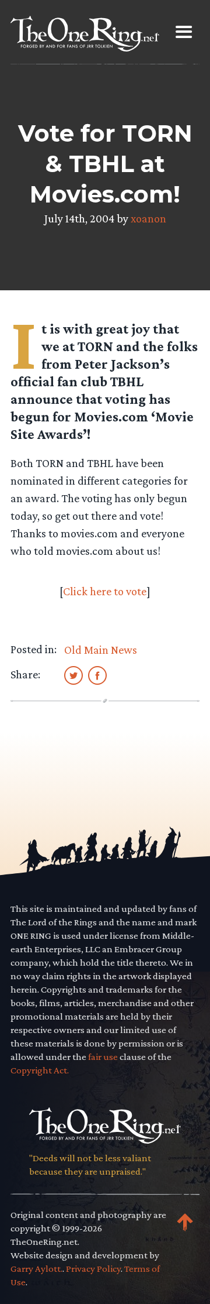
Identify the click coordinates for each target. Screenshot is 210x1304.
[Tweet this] (73, 675)
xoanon (148, 218)
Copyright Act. (39, 1070)
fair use (103, 1056)
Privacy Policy (93, 1268)
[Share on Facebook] (97, 675)
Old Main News (100, 649)
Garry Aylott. (36, 1268)
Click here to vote (104, 591)
